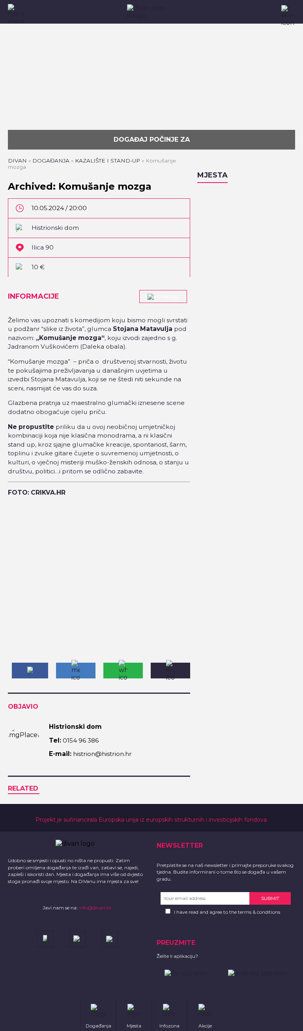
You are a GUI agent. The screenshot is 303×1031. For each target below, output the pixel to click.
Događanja (50, 160)
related (23, 788)
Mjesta (212, 175)
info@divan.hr (95, 908)
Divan (17, 160)
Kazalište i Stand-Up (107, 160)
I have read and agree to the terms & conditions (227, 912)
